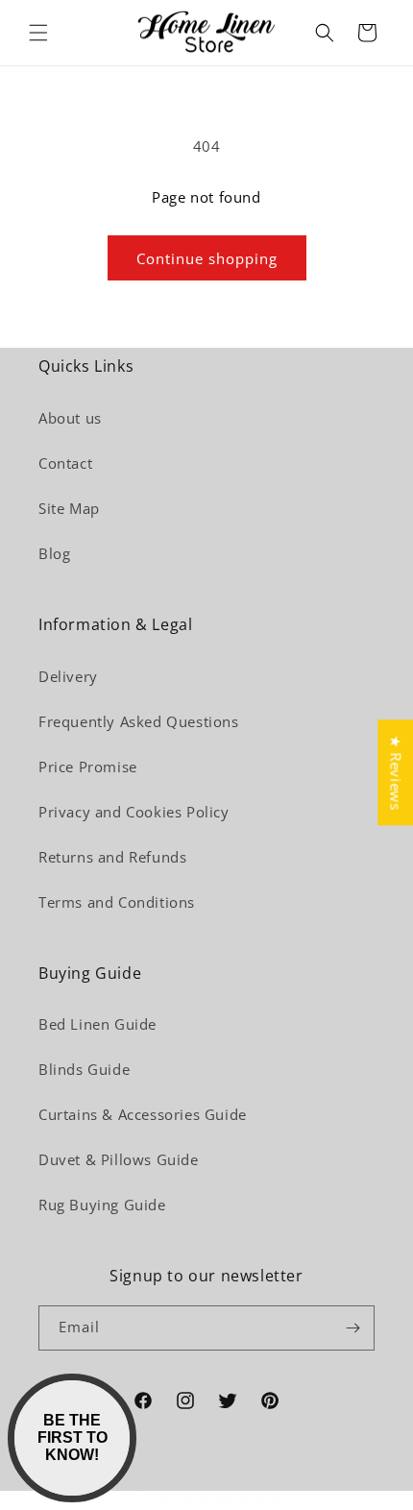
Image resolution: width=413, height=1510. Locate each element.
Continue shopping (207, 258)
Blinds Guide (84, 1069)
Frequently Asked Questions (138, 721)
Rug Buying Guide (102, 1204)
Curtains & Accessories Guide (142, 1114)
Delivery (68, 676)
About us (70, 417)
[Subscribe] (352, 1328)
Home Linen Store (229, 1498)
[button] (38, 33)
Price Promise (87, 766)
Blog (54, 553)
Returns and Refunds (112, 856)
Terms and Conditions (116, 902)
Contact (65, 463)
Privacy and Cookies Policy (134, 811)
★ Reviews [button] (395, 772)
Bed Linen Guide (97, 1024)
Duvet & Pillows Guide (118, 1159)
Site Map (69, 508)
